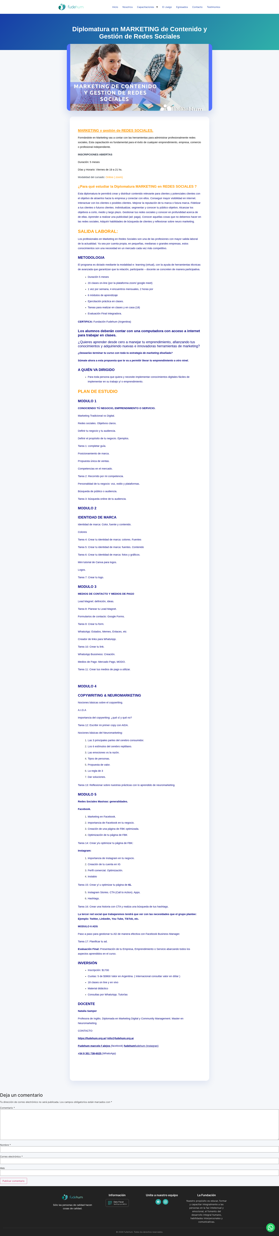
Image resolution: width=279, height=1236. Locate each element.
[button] (270, 1227)
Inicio (115, 7)
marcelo (95, 1045)
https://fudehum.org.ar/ (92, 1038)
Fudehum (84, 1045)
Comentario (7, 1108)
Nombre (5, 1145)
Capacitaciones (145, 7)
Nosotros (127, 7)
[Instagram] (165, 1202)
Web (2, 1168)
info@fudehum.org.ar (120, 1038)
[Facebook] (158, 1202)
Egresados (182, 7)
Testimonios (213, 7)
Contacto (197, 7)
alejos (107, 1045)
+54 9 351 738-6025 (90, 1053)
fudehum (129, 1045)
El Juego (167, 7)
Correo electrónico (11, 1156)
